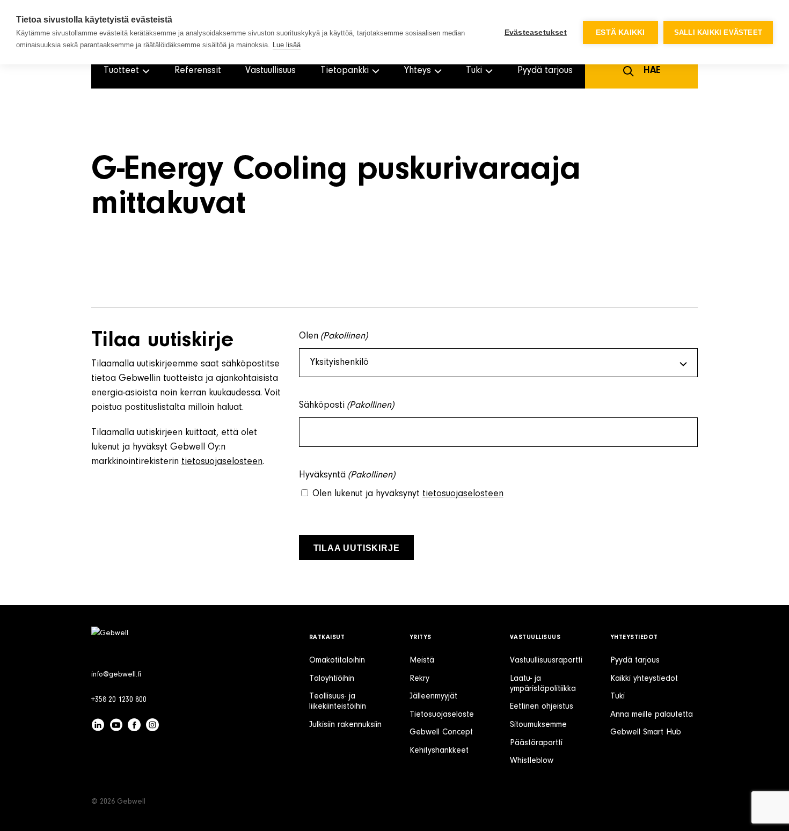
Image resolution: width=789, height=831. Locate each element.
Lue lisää (287, 45)
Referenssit (197, 71)
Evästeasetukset (536, 32)
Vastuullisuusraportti (546, 660)
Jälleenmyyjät (433, 696)
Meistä (422, 660)
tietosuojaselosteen (221, 462)
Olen (333, 336)
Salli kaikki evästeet (718, 32)
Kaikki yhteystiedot (644, 678)
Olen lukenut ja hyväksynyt (407, 494)
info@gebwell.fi (116, 675)
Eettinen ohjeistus (541, 706)
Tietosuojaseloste (442, 714)
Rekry (419, 678)
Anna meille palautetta (651, 714)
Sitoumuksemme (538, 724)
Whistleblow (531, 760)
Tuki (617, 696)
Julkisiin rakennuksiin (345, 724)
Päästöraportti (536, 743)
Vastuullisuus (270, 71)
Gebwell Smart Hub (645, 732)
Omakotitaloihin (337, 660)
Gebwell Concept (441, 732)
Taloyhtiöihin (331, 678)
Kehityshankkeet (439, 750)
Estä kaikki (620, 32)
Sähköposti (346, 405)
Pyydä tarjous (545, 71)
